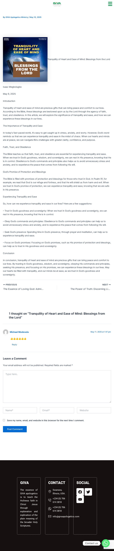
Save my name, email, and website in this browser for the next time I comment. (45, 420)
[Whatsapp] (106, 543)
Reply (14, 344)
